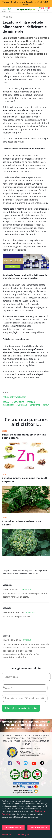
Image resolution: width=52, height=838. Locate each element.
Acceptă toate (13, 827)
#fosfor (31, 402)
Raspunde (26, 589)
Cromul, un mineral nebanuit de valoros (21, 523)
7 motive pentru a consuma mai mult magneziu (24, 479)
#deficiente (18, 402)
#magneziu (8, 405)
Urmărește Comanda (16, 738)
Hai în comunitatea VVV (36, 738)
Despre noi (7, 735)
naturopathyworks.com (14, 396)
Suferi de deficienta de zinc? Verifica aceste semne (24, 436)
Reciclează (26, 741)
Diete (4, 431)
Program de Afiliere (11, 741)
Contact (26, 744)
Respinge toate (39, 827)
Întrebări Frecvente (40, 741)
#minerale (21, 405)
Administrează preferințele (15, 834)
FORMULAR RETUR (20, 735)
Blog (10, 17)
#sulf (46, 405)
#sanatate (35, 405)
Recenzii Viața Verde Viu (39, 735)
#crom (6, 402)
